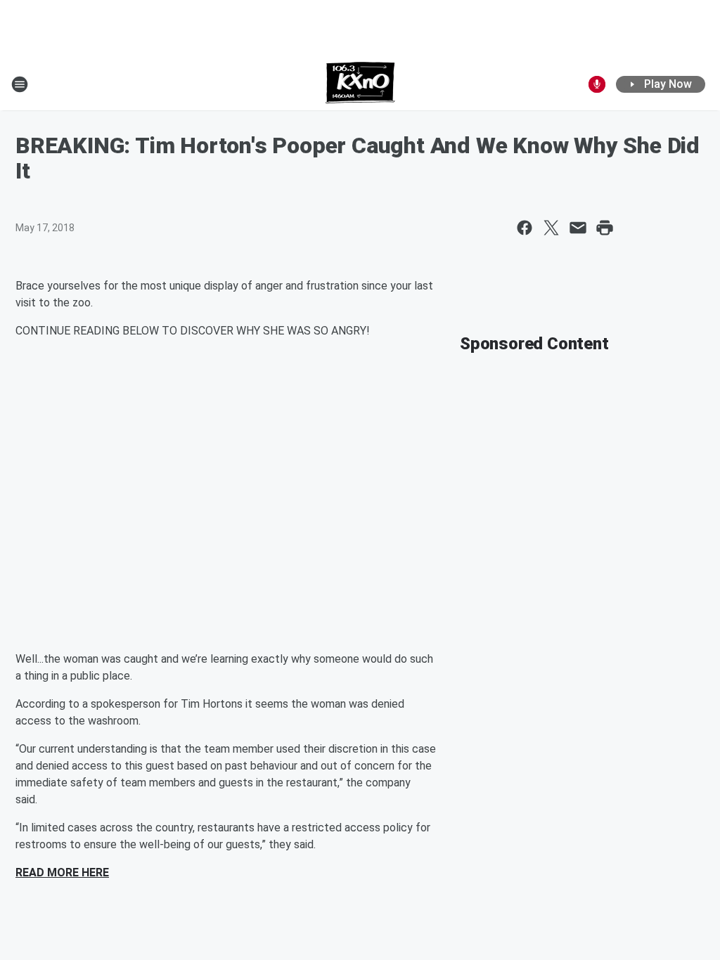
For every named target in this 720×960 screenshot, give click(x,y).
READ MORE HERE (62, 872)
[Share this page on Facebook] (524, 228)
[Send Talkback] (597, 84)
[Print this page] (605, 228)
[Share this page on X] (551, 228)
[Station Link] (360, 84)
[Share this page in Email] (578, 228)
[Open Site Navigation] (19, 84)
